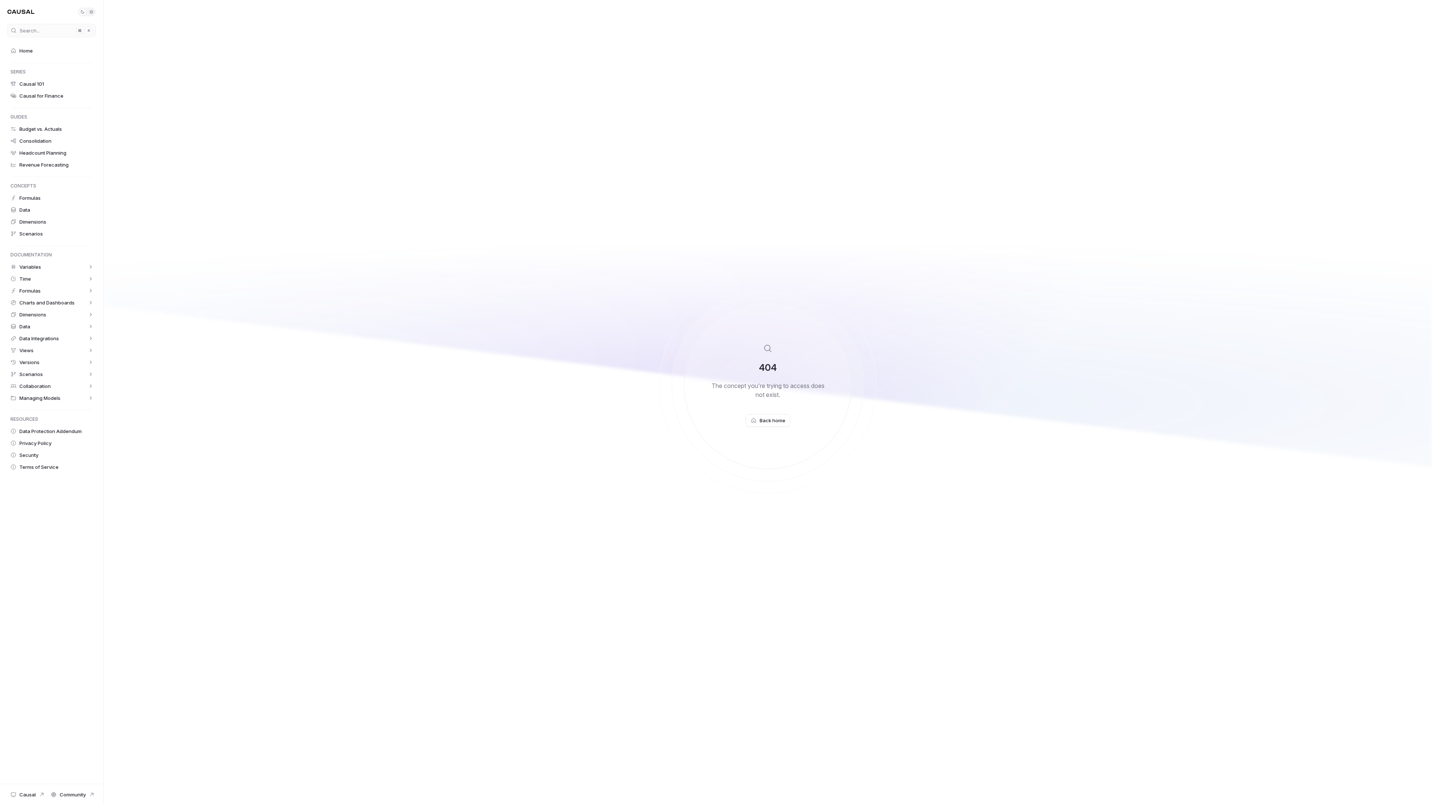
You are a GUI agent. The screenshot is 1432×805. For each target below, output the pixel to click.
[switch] (87, 11)
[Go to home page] (21, 12)
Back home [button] (772, 420)
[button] (51, 51)
